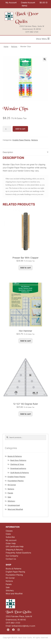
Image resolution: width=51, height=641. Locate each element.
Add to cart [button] (25, 267)
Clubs (8, 534)
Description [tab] (8, 152)
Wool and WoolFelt (15, 509)
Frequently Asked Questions (18, 553)
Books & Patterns (15, 456)
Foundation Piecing (16, 481)
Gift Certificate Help (15, 546)
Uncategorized (14, 505)
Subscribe (10, 537)
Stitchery (11, 501)
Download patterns (18, 468)
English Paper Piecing (21, 140)
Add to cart (20, 129)
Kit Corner (12, 485)
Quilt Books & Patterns (19, 473)
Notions (14, 46)
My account (11, 540)
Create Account (28, 2)
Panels (10, 493)
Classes (9, 531)
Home (6, 46)
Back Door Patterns (18, 460)
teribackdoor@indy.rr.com (23, 626)
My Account (11, 2)
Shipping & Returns (14, 549)
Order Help (11, 543)
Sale (9, 497)
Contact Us (11, 559)
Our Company (12, 556)
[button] (45, 59)
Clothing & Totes (17, 464)
